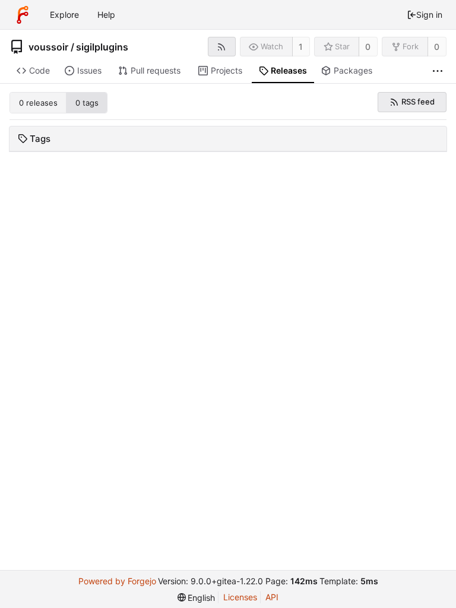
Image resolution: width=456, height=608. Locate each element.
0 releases (38, 102)
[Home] (22, 15)
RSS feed (418, 101)
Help (106, 15)
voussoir (48, 47)
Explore (64, 15)
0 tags (87, 102)
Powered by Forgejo (117, 581)
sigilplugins (102, 47)
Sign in (429, 15)
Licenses (240, 597)
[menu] (197, 598)
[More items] (437, 71)
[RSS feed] (222, 46)
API (271, 597)
